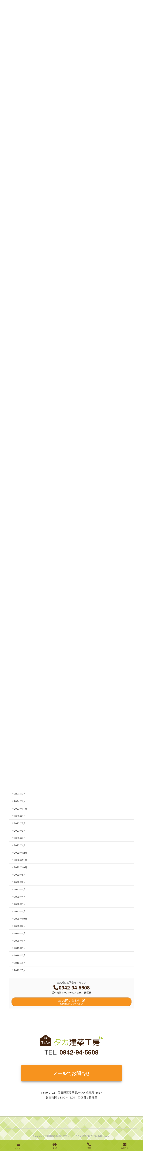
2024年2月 (20, 793)
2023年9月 (20, 816)
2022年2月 (20, 911)
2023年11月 (20, 808)
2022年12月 (20, 852)
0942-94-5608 (79, 1051)
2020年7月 (20, 926)
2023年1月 (20, 845)
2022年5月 (20, 889)
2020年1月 (20, 940)
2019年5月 (20, 955)
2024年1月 (20, 801)
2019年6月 (20, 948)
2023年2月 (20, 838)
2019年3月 (20, 970)
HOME (54, 1148)
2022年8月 (20, 874)
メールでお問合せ (71, 1073)
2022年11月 (20, 860)
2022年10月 (20, 867)
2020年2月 (20, 933)
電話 (89, 1148)
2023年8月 (20, 823)
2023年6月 (20, 830)
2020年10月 (20, 918)
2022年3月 (20, 904)
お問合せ (124, 1148)
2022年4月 (20, 896)
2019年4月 (20, 963)
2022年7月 (20, 882)
